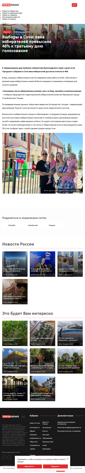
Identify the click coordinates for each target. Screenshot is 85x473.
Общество (34, 442)
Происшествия (47, 442)
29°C (74, 5)
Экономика (46, 449)
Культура (45, 435)
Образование (47, 438)
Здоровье (33, 435)
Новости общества (10, 11)
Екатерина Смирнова (74, 41)
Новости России (45, 423)
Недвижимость (35, 438)
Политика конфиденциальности (69, 427)
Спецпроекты (35, 445)
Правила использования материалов (66, 423)
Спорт (44, 445)
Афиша (32, 431)
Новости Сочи (35, 423)
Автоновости (35, 427)
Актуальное (46, 427)
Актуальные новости (11, 17)
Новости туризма (9, 15)
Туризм (32, 449)
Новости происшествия (12, 13)
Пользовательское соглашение (69, 431)
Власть (45, 431)
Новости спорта (9, 19)
